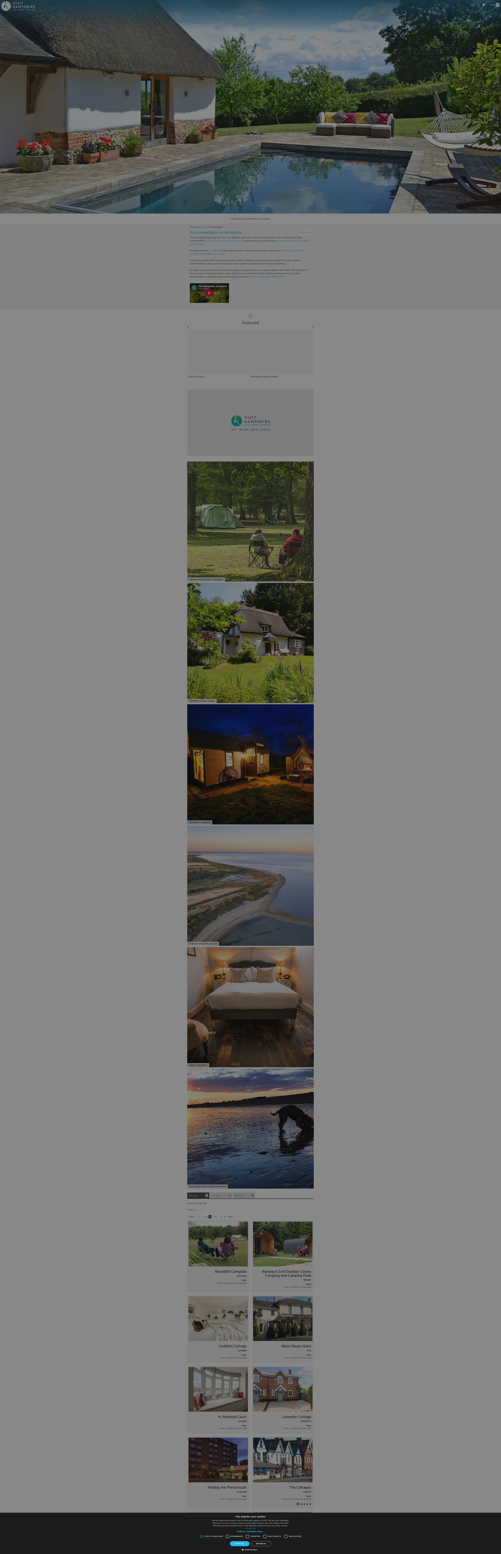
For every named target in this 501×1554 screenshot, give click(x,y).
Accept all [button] (240, 1544)
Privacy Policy (250, 1528)
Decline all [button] (261, 1544)
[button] (250, 1531)
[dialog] (250, 1533)
